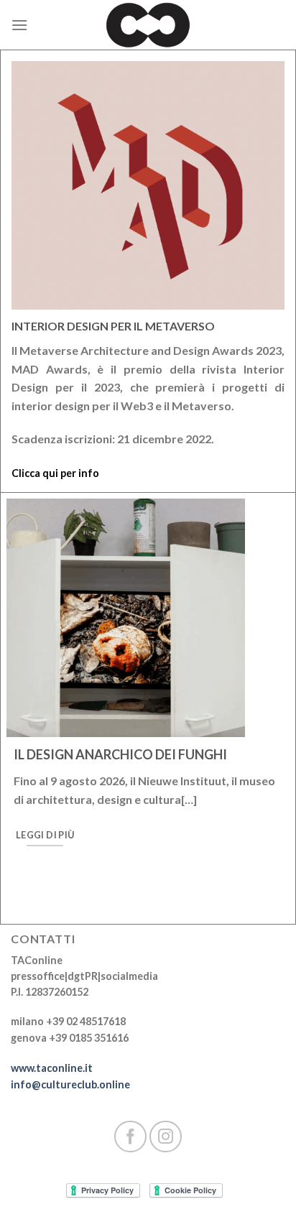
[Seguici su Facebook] (130, 1137)
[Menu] (19, 24)
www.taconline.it (52, 1068)
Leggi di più (45, 835)
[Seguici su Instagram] (165, 1137)
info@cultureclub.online (70, 1084)
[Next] (266, 724)
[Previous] (30, 724)
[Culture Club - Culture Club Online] (148, 25)
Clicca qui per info (55, 473)
